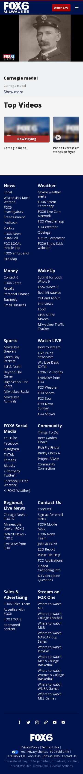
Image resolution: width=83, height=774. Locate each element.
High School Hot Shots (16, 384)
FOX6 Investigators (13, 209)
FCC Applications (50, 560)
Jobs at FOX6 (47, 544)
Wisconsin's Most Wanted (17, 199)
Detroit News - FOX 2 (15, 536)
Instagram (11, 449)
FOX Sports (46, 393)
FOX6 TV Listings (50, 372)
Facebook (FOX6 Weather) (16, 483)
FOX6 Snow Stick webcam (50, 245)
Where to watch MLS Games (50, 696)
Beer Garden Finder (47, 440)
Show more (13, 91)
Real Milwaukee (49, 292)
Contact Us (49, 502)
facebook (19, 722)
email (63, 722)
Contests (44, 509)
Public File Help (49, 555)
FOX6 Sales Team (17, 604)
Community (50, 425)
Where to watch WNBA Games (50, 686)
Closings (44, 232)
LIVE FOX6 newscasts (45, 354)
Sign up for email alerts (50, 516)
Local (8, 192)
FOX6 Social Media (15, 428)
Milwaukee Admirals (12, 399)
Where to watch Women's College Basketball (51, 674)
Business (10, 299)
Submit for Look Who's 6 (50, 279)
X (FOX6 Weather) (17, 490)
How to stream (49, 347)
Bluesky (9, 465)
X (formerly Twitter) (12, 473)
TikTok (9, 454)
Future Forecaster (51, 238)
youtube (54, 722)
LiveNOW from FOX (49, 379)
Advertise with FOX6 (14, 611)
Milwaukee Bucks (17, 391)
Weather (47, 185)
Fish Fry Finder (48, 447)
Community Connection (46, 466)
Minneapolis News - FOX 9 (14, 526)
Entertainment (14, 217)
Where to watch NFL (50, 606)
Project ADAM (48, 458)
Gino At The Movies (47, 317)
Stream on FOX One (48, 594)
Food (42, 309)
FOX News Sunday (45, 406)
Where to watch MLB (50, 625)
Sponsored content (12, 626)
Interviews (45, 303)
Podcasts (11, 222)
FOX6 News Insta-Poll (12, 236)
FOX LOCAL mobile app (12, 245)
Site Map (10, 259)
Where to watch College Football (50, 615)
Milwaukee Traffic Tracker (51, 326)
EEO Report (46, 549)
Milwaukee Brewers (12, 349)
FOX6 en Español (16, 253)
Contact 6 (11, 277)
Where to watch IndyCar (50, 649)
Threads (10, 460)
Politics (9, 228)
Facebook (11, 443)
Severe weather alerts (49, 194)
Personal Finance (16, 294)
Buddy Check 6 (49, 453)
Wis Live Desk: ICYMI (48, 364)
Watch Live (61, 7)
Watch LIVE (49, 340)
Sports (10, 340)
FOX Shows (46, 414)
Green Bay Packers (11, 359)
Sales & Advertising (15, 594)
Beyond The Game (13, 374)
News (9, 185)
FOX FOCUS (12, 619)
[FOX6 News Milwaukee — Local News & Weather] (17, 7)
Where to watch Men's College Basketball (50, 660)
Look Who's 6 (48, 287)
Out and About (49, 298)
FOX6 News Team (46, 536)
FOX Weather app (51, 221)
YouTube (10, 438)
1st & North (12, 366)
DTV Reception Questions (49, 577)
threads (46, 722)
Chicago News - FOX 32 (15, 516)
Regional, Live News (14, 505)
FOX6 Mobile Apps (47, 526)
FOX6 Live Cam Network (49, 213)
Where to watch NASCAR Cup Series (50, 637)
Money (11, 270)
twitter (28, 722)
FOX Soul (44, 398)
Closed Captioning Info (49, 568)
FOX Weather (48, 227)
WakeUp (46, 270)
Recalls (9, 288)
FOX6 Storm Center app (47, 204)
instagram (37, 722)
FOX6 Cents (12, 283)
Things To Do (48, 432)
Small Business (15, 305)
